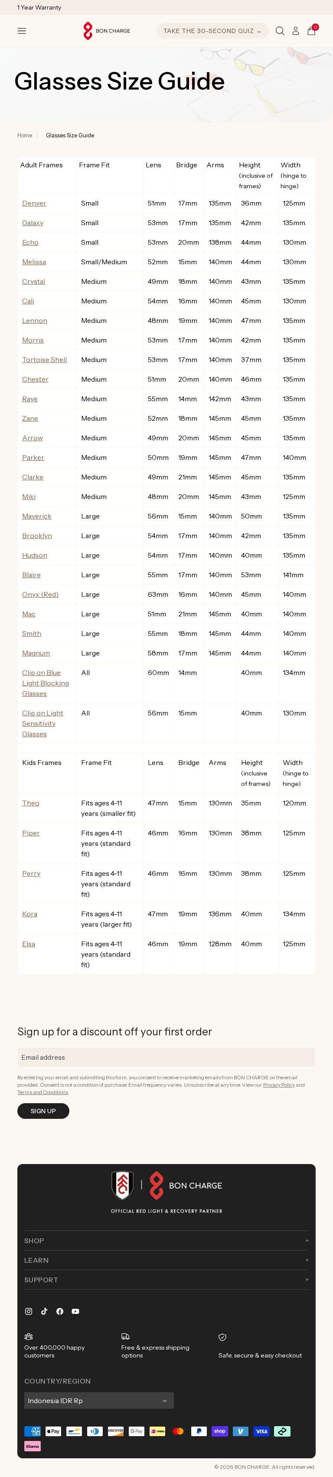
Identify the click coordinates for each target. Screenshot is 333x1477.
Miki (29, 496)
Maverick (37, 516)
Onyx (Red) (40, 594)
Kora (29, 913)
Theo (30, 802)
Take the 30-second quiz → (212, 31)
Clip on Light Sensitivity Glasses (42, 723)
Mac (29, 613)
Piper (31, 832)
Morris (33, 340)
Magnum (36, 653)
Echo (30, 242)
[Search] (280, 30)
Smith (31, 633)
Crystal (33, 281)
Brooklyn (37, 535)
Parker (33, 457)
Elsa (28, 943)
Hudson (34, 555)
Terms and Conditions (42, 1092)
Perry (31, 873)
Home (24, 135)
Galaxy (32, 222)
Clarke (32, 476)
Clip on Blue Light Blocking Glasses (45, 683)
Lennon (34, 320)
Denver (34, 203)
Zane (30, 418)
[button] (21, 30)
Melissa (34, 261)
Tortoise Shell (44, 359)
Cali (28, 300)
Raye (30, 398)
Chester (35, 379)
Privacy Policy (279, 1084)
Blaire (31, 574)
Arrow (32, 437)
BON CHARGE (252, 1467)
